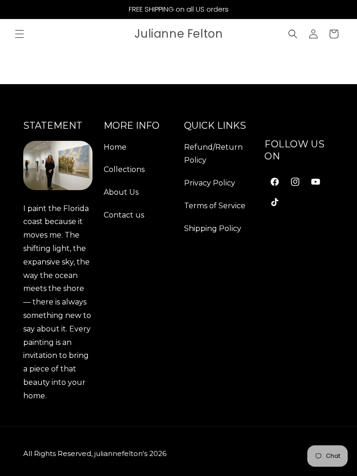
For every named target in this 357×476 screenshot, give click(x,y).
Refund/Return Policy (213, 154)
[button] (19, 34)
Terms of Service (214, 205)
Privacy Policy (209, 182)
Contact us (124, 215)
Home (115, 147)
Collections (124, 169)
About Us (121, 192)
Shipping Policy (212, 228)
